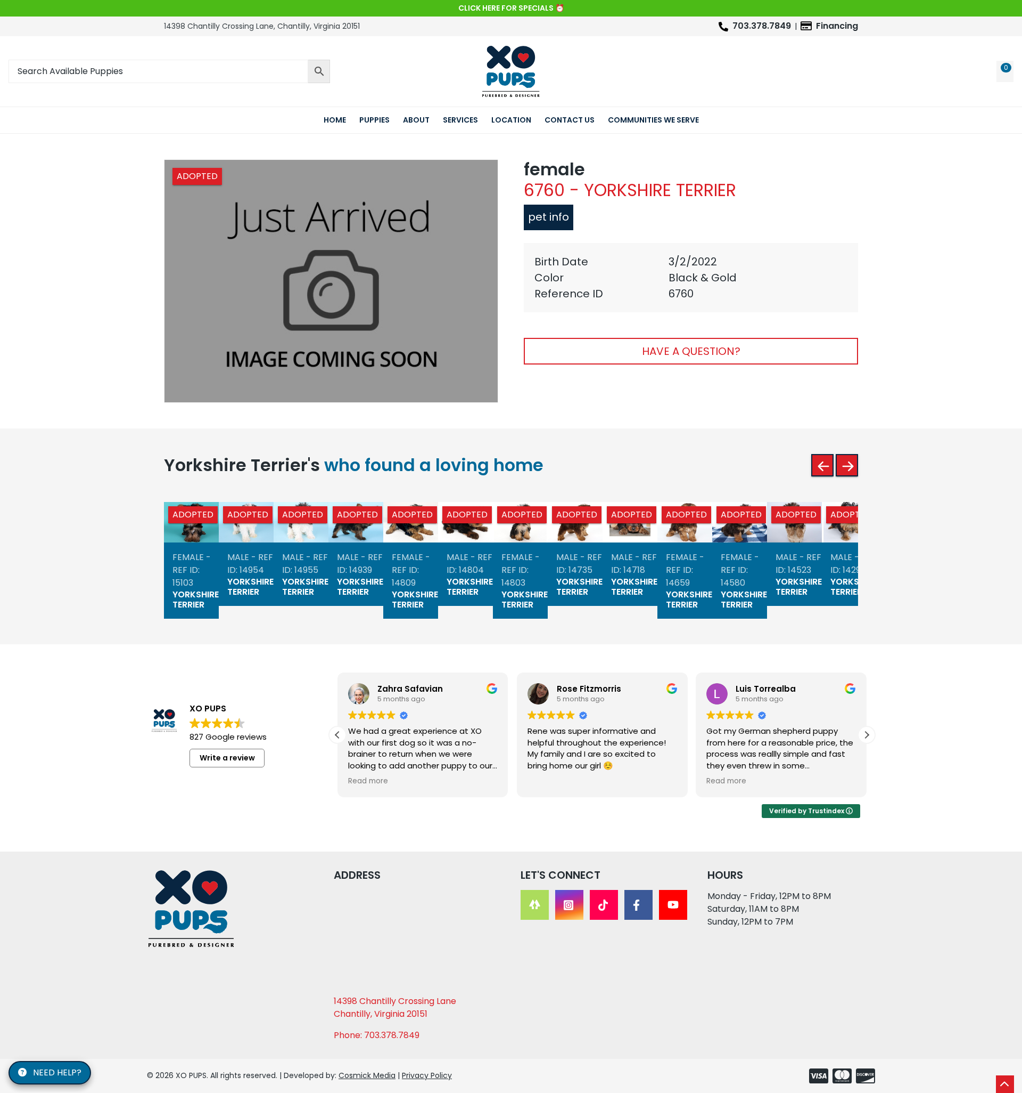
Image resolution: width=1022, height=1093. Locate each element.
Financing (837, 26)
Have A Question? (691, 351)
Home (335, 120)
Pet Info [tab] (548, 216)
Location (511, 120)
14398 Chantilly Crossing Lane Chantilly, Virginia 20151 (395, 1007)
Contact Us (570, 120)
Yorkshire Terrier (195, 600)
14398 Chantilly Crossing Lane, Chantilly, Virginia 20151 (262, 26)
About (416, 120)
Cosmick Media (367, 1075)
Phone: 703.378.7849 (376, 1035)
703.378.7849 (761, 26)
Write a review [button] (227, 757)
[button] (867, 735)
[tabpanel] (691, 277)
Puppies (374, 120)
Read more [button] (368, 781)
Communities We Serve (653, 120)
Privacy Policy (427, 1075)
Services (460, 120)
